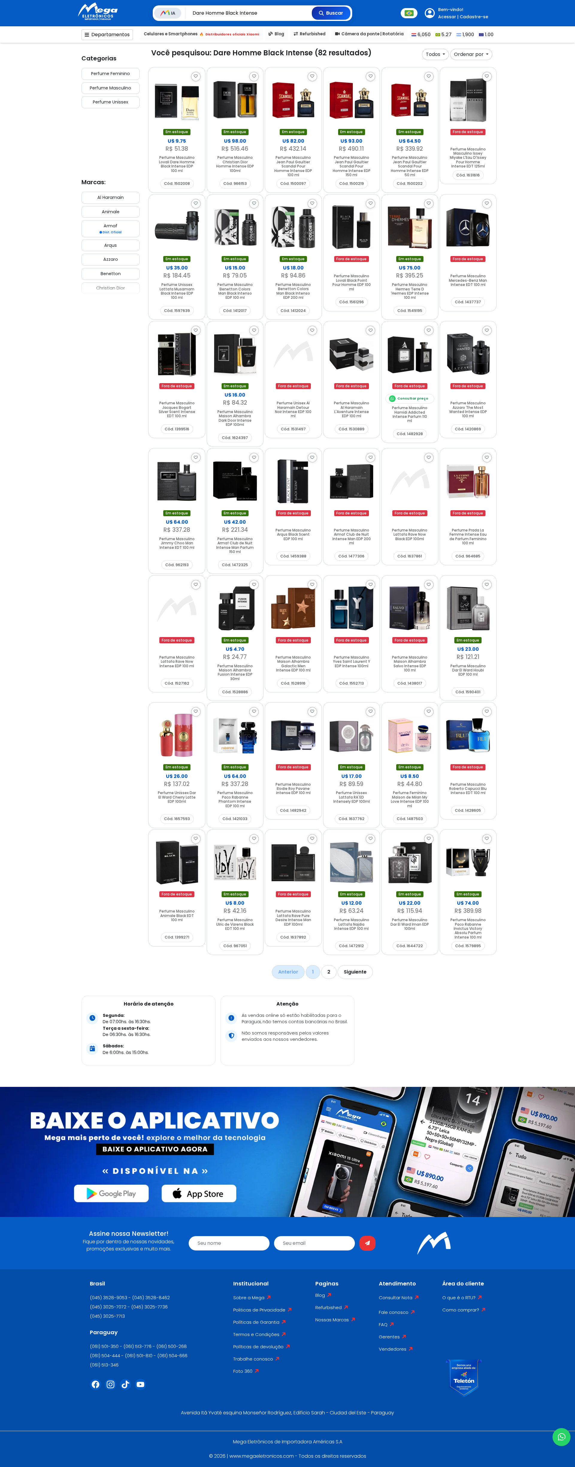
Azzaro (110, 259)
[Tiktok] (127, 1388)
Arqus (110, 245)
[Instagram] (112, 1388)
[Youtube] (142, 1388)
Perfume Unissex (110, 102)
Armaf (112, 228)
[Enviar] (367, 1243)
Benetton (111, 274)
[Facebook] (97, 1388)
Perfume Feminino (110, 74)
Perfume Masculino (110, 88)
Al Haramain (110, 197)
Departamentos (110, 34)
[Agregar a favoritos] (196, 76)
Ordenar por (469, 54)
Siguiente (355, 971)
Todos (433, 54)
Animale (110, 212)
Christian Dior (110, 288)
